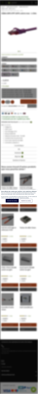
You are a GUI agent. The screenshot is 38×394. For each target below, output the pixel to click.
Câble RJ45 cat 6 (23, 7)
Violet (14, 74)
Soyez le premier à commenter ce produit (12, 54)
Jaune (32, 70)
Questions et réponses (19, 160)
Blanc (23, 66)
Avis (19, 149)
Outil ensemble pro (26, 307)
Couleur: (4, 63)
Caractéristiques (19, 145)
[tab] (19, 146)
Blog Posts (19, 156)
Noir (5, 70)
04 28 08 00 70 (5, 349)
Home (3, 7)
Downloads (19, 153)
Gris (32, 66)
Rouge (14, 66)
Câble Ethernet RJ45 (12, 7)
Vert (14, 70)
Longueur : (4, 57)
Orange (5, 66)
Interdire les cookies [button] (26, 200)
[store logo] (14, 2)
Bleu (23, 70)
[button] (18, 51)
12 (11, 236)
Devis (30, 106)
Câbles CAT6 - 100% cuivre (8, 8)
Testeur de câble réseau (28, 228)
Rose (6, 74)
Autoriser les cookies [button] (12, 200)
